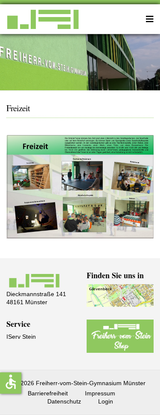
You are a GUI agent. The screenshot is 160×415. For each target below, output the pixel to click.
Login (105, 401)
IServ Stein (21, 336)
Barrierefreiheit (48, 393)
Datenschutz (64, 401)
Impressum (100, 393)
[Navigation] (150, 19)
